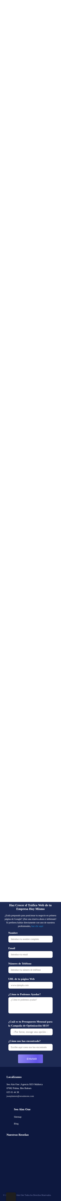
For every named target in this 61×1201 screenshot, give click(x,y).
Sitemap (17, 1117)
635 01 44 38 (13, 1092)
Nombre (13, 932)
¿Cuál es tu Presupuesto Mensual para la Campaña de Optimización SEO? (30, 1023)
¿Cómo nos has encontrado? (24, 1041)
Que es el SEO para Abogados (27, 450)
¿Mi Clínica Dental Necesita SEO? (30, 371)
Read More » (14, 90)
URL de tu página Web (21, 978)
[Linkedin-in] (13, 1102)
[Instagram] (8, 1102)
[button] (51, 9)
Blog (16, 1123)
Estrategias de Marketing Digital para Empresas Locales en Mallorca (29, 64)
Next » (27, 898)
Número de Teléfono (19, 963)
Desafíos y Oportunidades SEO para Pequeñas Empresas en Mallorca (28, 198)
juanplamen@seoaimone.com (20, 1096)
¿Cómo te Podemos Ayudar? (24, 994)
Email (11, 948)
